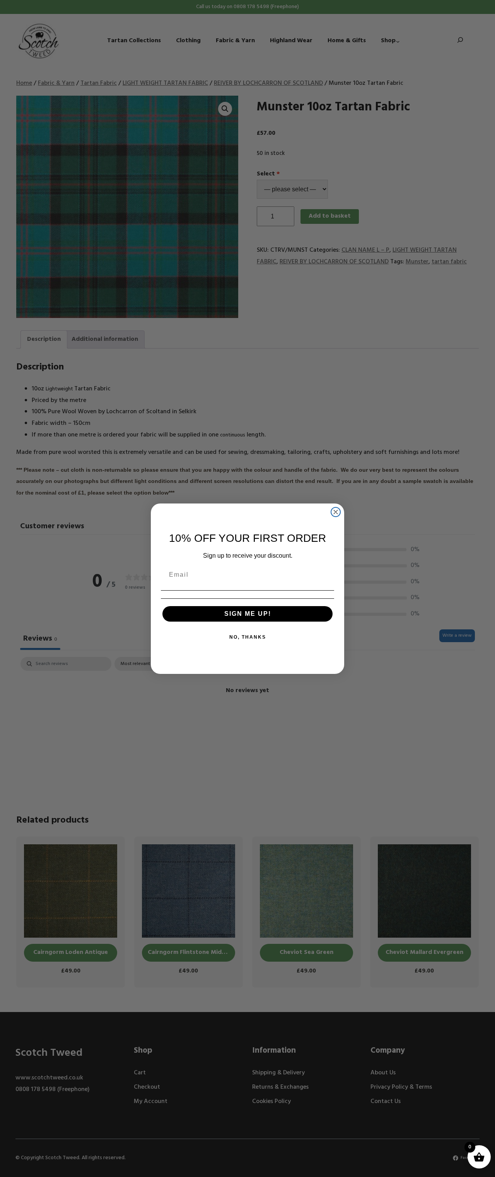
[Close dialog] (335, 512)
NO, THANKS (247, 637)
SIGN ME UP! (247, 613)
